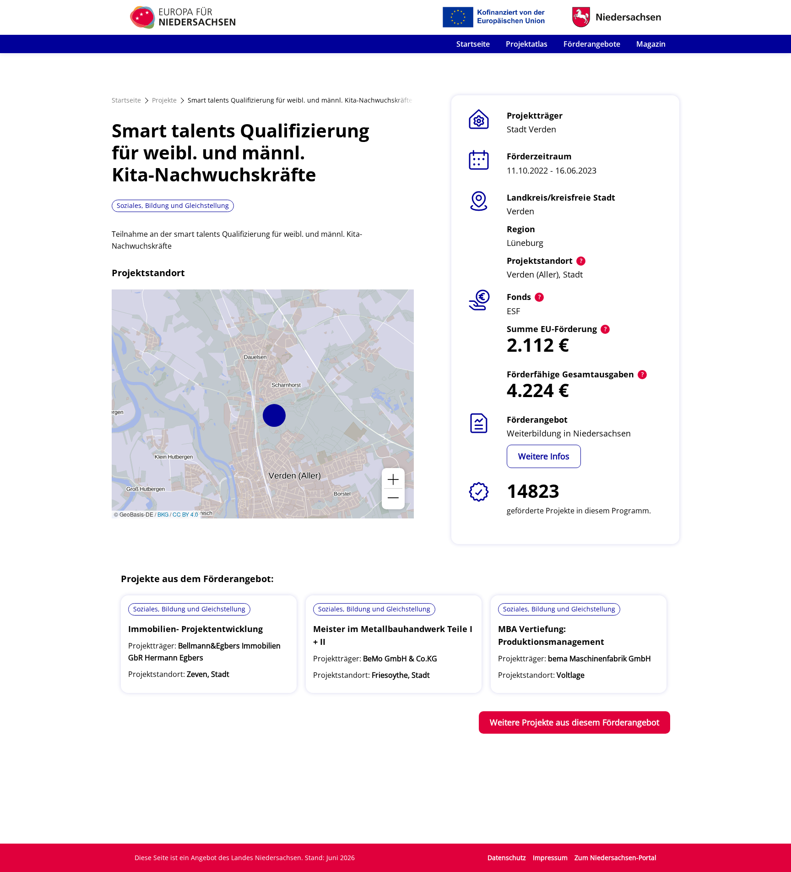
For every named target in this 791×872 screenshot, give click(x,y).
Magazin (651, 44)
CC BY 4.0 (185, 514)
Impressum (550, 857)
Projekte (164, 100)
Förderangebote (591, 44)
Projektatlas (526, 44)
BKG (162, 514)
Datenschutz (507, 857)
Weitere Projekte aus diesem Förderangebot (574, 722)
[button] (274, 415)
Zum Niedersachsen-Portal (615, 857)
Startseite (473, 44)
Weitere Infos (543, 456)
